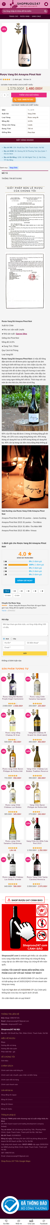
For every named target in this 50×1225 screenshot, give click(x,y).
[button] (46, 4)
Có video (8, 595)
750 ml (30, 129)
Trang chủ (13, 16)
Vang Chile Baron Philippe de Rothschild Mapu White (37, 806)
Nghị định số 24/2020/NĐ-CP (21, 990)
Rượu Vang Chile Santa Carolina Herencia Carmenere (37, 878)
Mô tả (5, 173)
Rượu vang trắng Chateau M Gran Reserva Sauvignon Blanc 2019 (12, 734)
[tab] (25, 173)
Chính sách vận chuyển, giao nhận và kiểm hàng (19, 1075)
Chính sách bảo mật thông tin (12, 1070)
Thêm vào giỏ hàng (29, 95)
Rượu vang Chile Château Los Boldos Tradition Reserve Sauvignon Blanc (13, 806)
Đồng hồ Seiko (6, 1109)
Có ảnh (17, 595)
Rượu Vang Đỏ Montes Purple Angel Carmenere (12, 698)
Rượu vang (25, 16)
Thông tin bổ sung (12, 179)
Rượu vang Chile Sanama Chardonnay (13, 842)
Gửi (25, 653)
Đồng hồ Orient (6, 1099)
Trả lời (4, 611)
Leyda (30, 125)
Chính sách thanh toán (9, 1084)
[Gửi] (45, 11)
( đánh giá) (17, 79)
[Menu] (4, 4)
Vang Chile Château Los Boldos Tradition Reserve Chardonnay (37, 770)
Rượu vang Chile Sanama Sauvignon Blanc (37, 698)
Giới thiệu (4, 1061)
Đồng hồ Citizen (7, 1104)
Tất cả (7, 591)
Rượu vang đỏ (33, 117)
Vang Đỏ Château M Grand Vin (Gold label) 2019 (37, 734)
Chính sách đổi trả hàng (10, 1080)
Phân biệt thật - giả (8, 1052)
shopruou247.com (15, 1024)
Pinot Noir (31, 132)
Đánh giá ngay (25, 581)
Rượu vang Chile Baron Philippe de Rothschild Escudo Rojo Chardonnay (13, 770)
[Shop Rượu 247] (25, 4)
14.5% (30, 121)
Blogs (3, 1042)
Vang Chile (36, 16)
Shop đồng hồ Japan (9, 1095)
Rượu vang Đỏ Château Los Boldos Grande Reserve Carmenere (13, 878)
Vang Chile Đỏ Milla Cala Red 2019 (37, 842)
